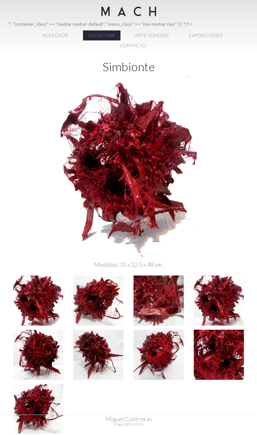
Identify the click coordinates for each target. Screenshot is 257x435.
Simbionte (128, 66)
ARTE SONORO (152, 35)
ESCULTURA (102, 35)
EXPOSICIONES (206, 35)
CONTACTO (132, 45)
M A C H (129, 16)
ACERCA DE (55, 35)
